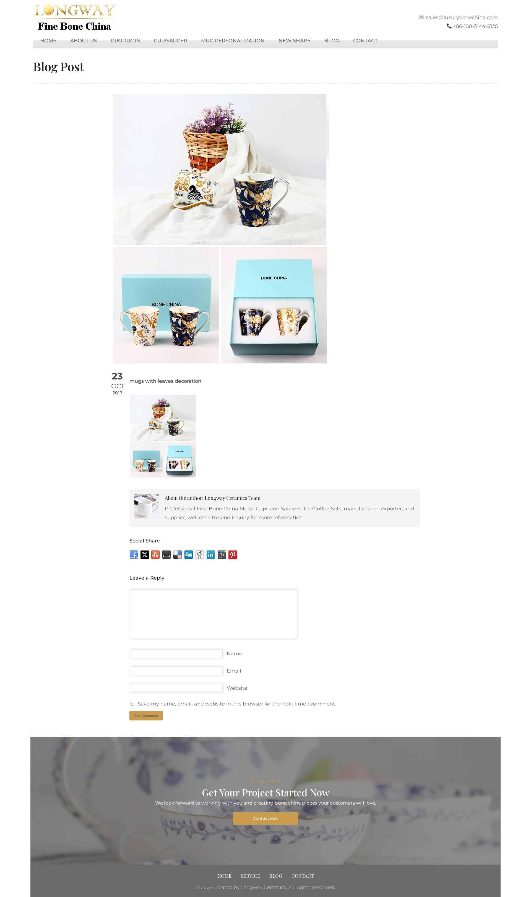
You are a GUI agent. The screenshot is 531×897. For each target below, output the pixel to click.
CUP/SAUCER (170, 41)
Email (234, 671)
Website (237, 688)
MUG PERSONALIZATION (233, 41)
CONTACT (365, 41)
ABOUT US (83, 41)
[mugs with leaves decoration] (265, 229)
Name (234, 654)
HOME (48, 41)
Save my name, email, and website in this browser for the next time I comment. (237, 704)
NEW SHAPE (294, 41)
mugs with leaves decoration (165, 381)
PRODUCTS (125, 41)
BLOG (331, 41)
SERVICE (250, 876)
